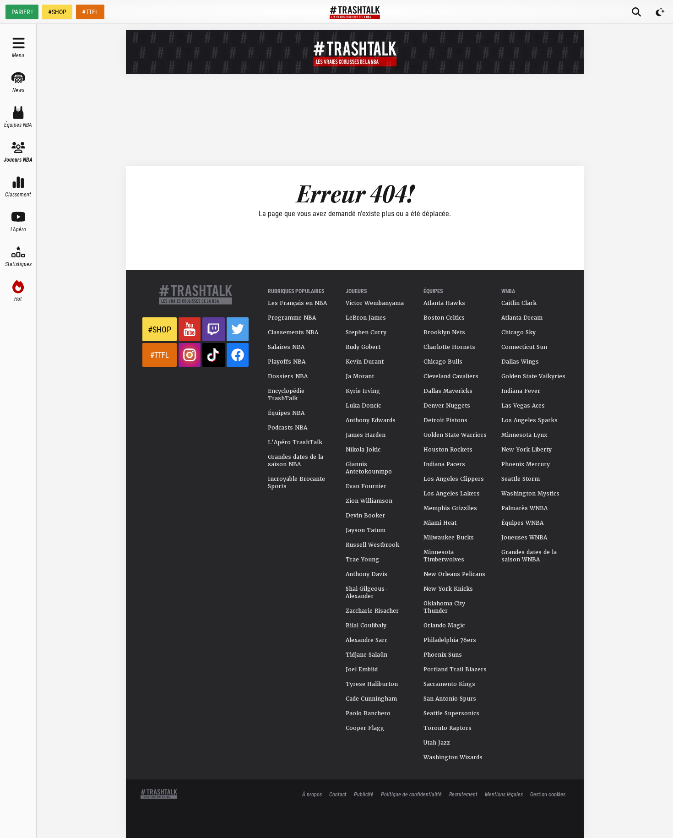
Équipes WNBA (522, 523)
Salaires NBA (286, 347)
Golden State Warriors (455, 435)
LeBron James (366, 317)
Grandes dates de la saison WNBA (529, 556)
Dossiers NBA (288, 376)
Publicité (364, 794)
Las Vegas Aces (523, 405)
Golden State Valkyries (533, 376)
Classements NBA (293, 332)
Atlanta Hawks (444, 303)
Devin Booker (365, 515)
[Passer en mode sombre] (660, 12)
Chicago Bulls (442, 361)
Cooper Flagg (365, 728)
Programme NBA (292, 317)
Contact (338, 794)
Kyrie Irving (363, 391)
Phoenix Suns (442, 654)
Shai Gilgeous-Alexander (367, 592)
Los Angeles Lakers (451, 493)
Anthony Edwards (371, 420)
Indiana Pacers (444, 464)
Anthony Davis (366, 574)
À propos (312, 794)
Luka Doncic (363, 405)
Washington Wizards (453, 757)
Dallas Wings (520, 361)
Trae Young (362, 559)
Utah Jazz (436, 742)
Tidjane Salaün (366, 654)
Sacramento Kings (449, 684)
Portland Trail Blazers (455, 669)
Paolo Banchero (368, 713)
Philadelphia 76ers (449, 640)
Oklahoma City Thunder (444, 607)
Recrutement (463, 794)
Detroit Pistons (445, 420)
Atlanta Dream (522, 317)
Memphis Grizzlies (450, 508)
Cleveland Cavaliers (450, 376)
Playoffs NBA (286, 361)
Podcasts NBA (287, 427)
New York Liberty (526, 449)
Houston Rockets (447, 449)
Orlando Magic (444, 625)
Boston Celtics (444, 317)
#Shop (159, 329)
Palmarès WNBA (524, 508)
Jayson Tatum (365, 530)
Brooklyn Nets (444, 332)
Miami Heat (439, 523)
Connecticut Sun (524, 347)
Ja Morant (360, 376)
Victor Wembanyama (375, 303)
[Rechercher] (636, 12)
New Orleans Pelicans (454, 574)
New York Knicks (448, 589)
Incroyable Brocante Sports (296, 482)
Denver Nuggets (446, 405)
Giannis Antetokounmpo (369, 468)
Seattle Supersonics (451, 713)
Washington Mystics (530, 493)
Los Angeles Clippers (453, 479)
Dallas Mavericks (447, 391)
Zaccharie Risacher (372, 611)
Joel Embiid (362, 669)
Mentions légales (504, 794)
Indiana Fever (520, 391)
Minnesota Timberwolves (443, 556)
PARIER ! (22, 11)
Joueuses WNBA (524, 537)
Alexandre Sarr (366, 640)
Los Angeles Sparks (529, 420)
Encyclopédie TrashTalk (286, 394)
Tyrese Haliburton (372, 684)
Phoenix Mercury (525, 464)
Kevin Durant (365, 361)
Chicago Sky (518, 332)
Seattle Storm (520, 479)
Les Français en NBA (297, 303)
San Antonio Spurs (449, 698)
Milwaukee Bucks (448, 537)
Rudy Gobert (363, 347)
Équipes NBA (286, 413)
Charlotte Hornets (449, 347)
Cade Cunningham (371, 698)
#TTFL (90, 11)
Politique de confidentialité (411, 794)
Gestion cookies (547, 794)
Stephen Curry (366, 332)
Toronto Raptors (447, 728)
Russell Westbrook (372, 545)
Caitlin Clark (519, 303)
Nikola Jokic (363, 449)
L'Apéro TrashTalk (295, 442)
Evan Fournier (366, 486)
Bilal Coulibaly (366, 625)
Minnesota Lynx (524, 435)
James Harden (365, 435)
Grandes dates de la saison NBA (295, 460)
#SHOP (57, 11)
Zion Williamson (369, 501)
